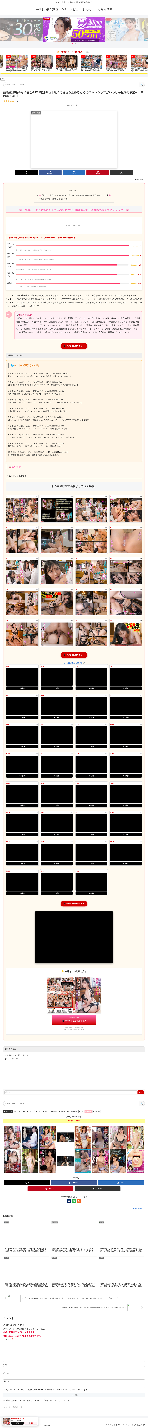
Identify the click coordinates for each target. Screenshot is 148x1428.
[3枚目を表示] (75, 43)
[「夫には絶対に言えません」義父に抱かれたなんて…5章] (12, 1160)
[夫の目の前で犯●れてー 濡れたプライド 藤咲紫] (30, 1137)
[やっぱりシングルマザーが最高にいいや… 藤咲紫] (47, 1137)
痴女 (82, 1111)
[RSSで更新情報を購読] (79, 1201)
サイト (6, 1381)
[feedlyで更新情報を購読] (74, 1201)
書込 (140, 1092)
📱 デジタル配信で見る (74, 346)
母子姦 (63, 1111)
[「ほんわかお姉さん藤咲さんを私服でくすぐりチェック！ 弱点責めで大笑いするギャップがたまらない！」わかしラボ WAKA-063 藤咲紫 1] (65, 1137)
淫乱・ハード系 (72, 1111)
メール (6, 1373)
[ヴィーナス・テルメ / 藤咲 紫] (30, 1160)
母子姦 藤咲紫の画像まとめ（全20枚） (54, 199)
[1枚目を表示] (72, 43)
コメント (8, 1339)
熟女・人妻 (9, 1111)
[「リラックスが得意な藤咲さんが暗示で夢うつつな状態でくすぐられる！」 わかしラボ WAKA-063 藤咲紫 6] (65, 1160)
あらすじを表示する (17, 476)
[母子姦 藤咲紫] (12, 1137)
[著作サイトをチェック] (69, 1201)
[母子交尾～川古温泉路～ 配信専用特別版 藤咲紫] (135, 1137)
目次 (71, 190)
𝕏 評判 (17, 1423)
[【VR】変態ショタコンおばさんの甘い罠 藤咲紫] (100, 1160)
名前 (5, 1364)
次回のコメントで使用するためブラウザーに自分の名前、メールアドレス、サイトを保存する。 (48, 1390)
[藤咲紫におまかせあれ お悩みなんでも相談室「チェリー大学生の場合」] (82, 1137)
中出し (47, 1111)
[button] (121, 172)
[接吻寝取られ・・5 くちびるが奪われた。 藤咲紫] (100, 1137)
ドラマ (39, 1111)
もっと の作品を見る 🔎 (74, 663)
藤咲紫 (89, 1111)
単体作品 (54, 1111)
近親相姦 (97, 1111)
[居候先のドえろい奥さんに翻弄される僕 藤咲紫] (47, 1160)
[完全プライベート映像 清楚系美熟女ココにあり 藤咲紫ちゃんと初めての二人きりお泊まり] (82, 1160)
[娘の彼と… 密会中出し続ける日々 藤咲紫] (118, 1160)
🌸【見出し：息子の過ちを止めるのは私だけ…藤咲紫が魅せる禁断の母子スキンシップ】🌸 (75, 195)
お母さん (31, 1111)
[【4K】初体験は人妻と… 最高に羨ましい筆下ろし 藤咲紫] (118, 1137)
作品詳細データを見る (15, 355)
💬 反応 (31, 1423)
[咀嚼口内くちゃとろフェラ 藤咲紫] (135, 1160)
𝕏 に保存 (22, 688)
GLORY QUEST (20, 1111)
